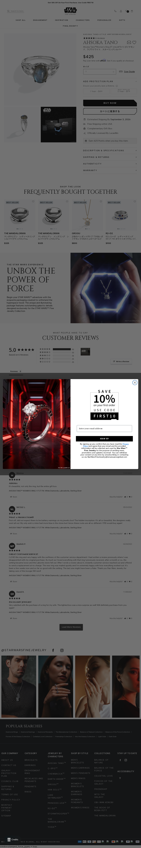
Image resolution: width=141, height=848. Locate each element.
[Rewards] (12, 840)
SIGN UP (104, 438)
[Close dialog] (134, 382)
